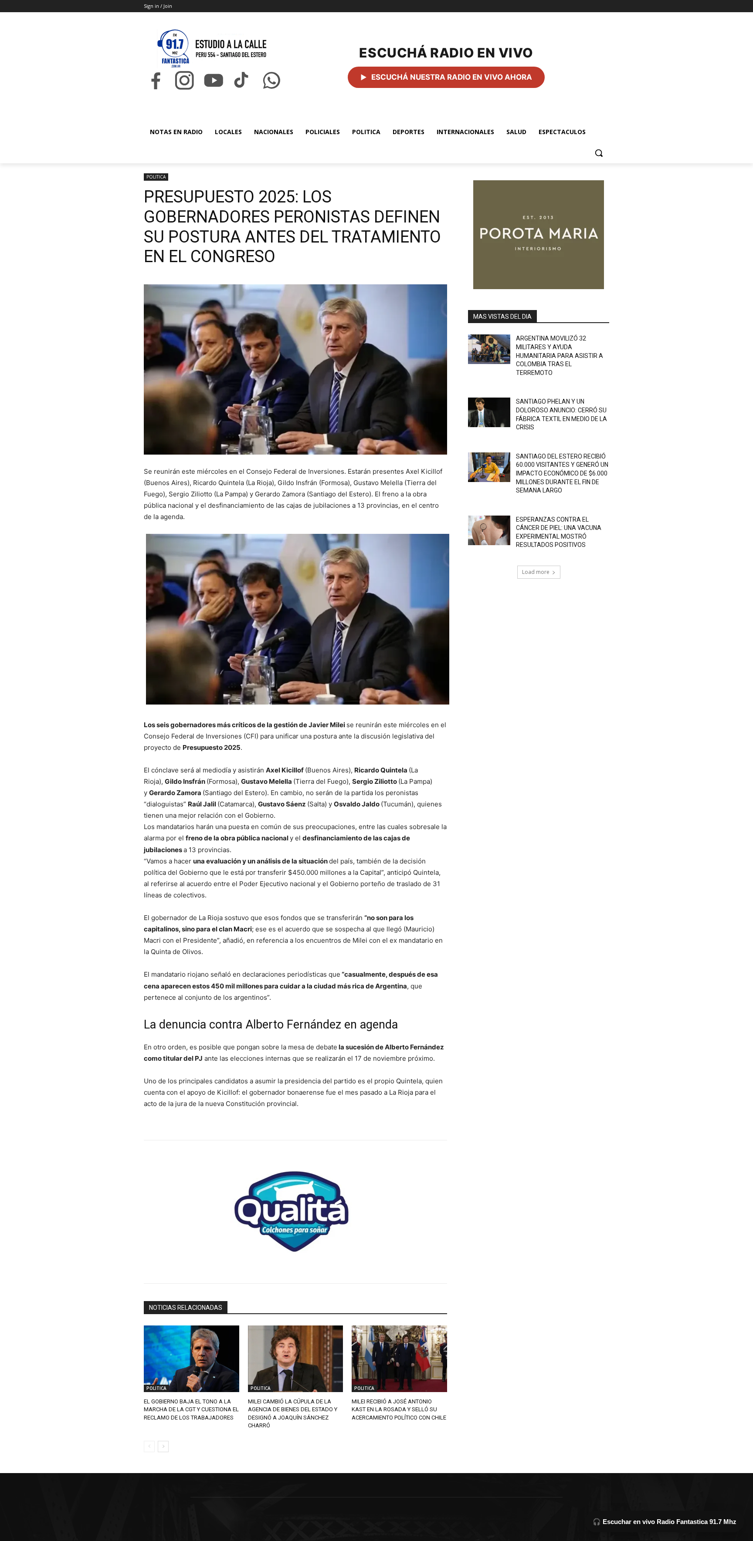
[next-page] (163, 1446)
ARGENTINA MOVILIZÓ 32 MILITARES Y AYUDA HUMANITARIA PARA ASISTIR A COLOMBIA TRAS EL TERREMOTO (559, 355)
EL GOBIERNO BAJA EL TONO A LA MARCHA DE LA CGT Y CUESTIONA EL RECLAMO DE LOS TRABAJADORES (191, 1409)
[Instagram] (184, 80)
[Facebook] (155, 80)
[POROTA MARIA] (538, 234)
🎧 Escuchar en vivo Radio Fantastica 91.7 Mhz (664, 1521)
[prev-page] (149, 1446)
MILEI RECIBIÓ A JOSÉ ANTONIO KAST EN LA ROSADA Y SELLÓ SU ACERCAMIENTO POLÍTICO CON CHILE (399, 1409)
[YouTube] (213, 80)
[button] (598, 152)
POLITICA (156, 177)
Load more (535, 572)
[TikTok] (242, 80)
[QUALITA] (295, 1207)
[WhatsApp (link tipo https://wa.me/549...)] (271, 80)
